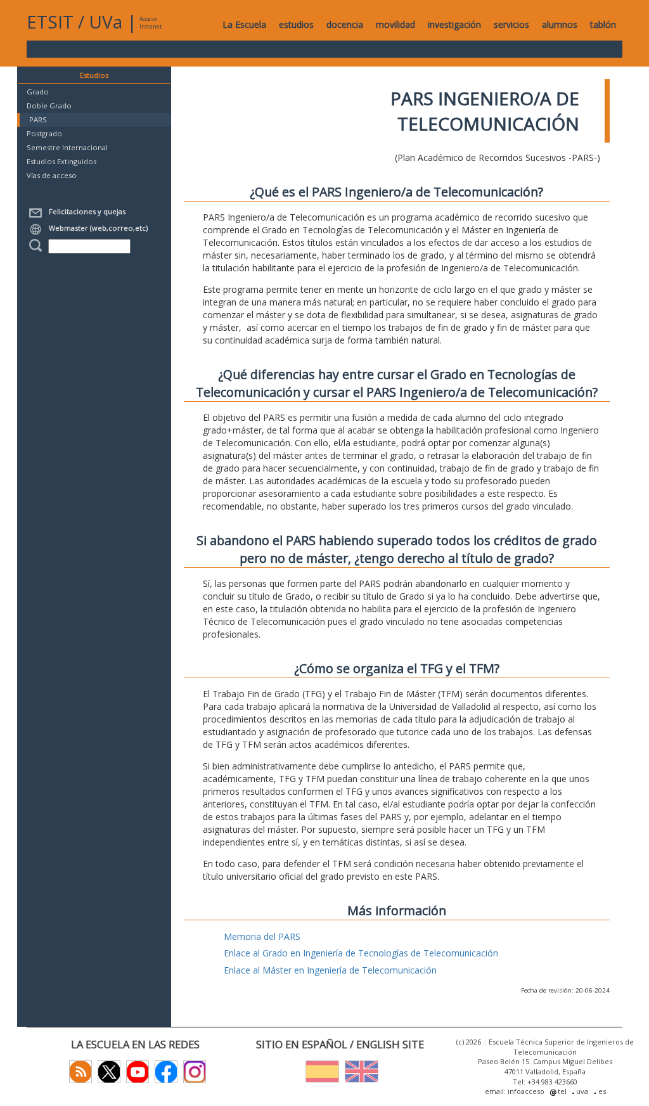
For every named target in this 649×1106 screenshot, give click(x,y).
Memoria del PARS (262, 936)
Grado (38, 91)
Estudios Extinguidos (61, 161)
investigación (454, 24)
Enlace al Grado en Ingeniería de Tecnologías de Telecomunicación (361, 953)
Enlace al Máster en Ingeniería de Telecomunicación (330, 970)
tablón (603, 24)
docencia (344, 24)
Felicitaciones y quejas (85, 211)
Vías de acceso (52, 175)
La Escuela (244, 24)
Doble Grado (49, 105)
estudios (296, 24)
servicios (511, 24)
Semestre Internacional (67, 147)
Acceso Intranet (150, 22)
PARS (38, 119)
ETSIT (50, 22)
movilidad (395, 24)
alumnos (559, 24)
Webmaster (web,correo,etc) (96, 228)
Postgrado (44, 133)
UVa (105, 22)
